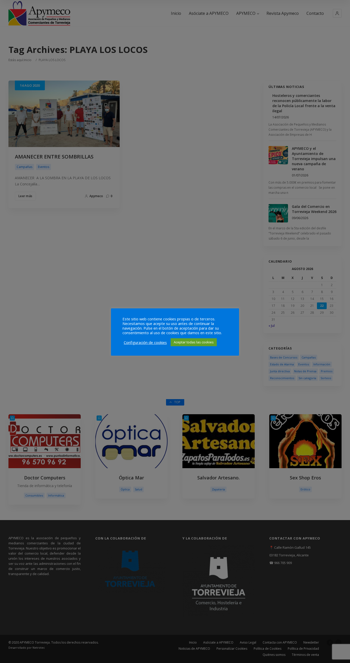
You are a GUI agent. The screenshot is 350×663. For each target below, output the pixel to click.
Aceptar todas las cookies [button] (194, 342)
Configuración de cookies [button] (145, 342)
